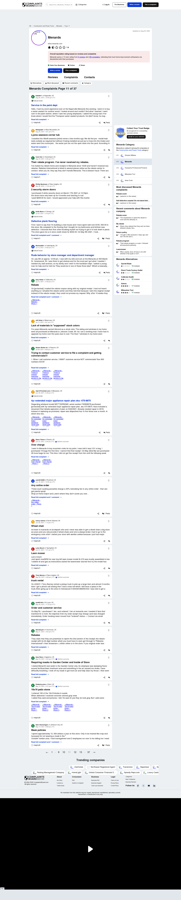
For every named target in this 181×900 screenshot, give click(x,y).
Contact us (60, 783)
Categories (82, 4)
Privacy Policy (114, 783)
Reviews (53, 77)
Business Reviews (131, 782)
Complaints (71, 77)
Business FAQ (95, 780)
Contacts (89, 77)
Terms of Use (115, 780)
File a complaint (71, 70)
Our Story (59, 780)
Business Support (96, 783)
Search (47, 4)
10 (63, 752)
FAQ (73, 780)
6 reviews (81, 57)
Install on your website (136, 137)
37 (88, 752)
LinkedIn (154, 786)
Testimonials (60, 785)
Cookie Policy (114, 785)
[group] (36, 83)
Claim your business (97, 785)
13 (80, 752)
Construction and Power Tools (130, 150)
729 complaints (94, 57)
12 (75, 752)
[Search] (58, 5)
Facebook (138, 786)
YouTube (149, 786)
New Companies (130, 779)
